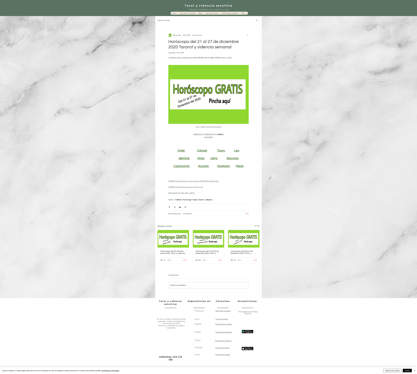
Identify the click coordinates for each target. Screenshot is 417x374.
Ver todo (257, 226)
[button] (257, 20)
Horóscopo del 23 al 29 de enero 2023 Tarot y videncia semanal (172, 252)
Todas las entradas (163, 20)
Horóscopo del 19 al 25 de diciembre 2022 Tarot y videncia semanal (207, 252)
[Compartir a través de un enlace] (185, 207)
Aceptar (407, 370)
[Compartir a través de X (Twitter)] (175, 207)
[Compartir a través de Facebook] (169, 207)
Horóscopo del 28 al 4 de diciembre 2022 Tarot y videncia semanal (242, 252)
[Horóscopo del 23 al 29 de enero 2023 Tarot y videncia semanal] (173, 239)
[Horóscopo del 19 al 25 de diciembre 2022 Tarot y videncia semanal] (208, 239)
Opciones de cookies (392, 370)
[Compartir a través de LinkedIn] (180, 207)
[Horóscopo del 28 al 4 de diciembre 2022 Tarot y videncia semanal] (243, 239)
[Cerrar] (414, 370)
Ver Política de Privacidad (110, 370)
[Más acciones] (247, 35)
